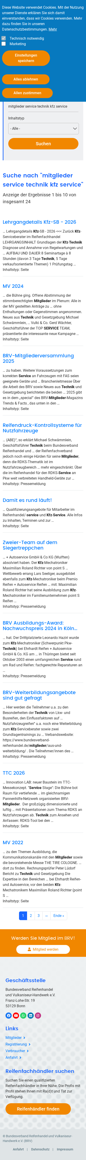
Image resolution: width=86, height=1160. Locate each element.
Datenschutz (40, 1149)
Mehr (53, 29)
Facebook (11, 1015)
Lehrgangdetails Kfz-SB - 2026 (39, 222)
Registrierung (16, 1044)
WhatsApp (25, 1015)
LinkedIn (33, 1015)
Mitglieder (14, 1037)
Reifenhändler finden (38, 1109)
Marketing (18, 44)
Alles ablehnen (26, 79)
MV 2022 (13, 842)
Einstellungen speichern (26, 58)
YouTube (18, 1015)
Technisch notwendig (27, 38)
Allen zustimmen (27, 93)
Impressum (65, 1149)
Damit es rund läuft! (27, 500)
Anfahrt (12, 1057)
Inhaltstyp (16, 118)
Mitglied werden (45, 949)
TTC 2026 (14, 773)
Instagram (40, 1015)
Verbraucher (15, 1051)
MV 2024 (13, 286)
